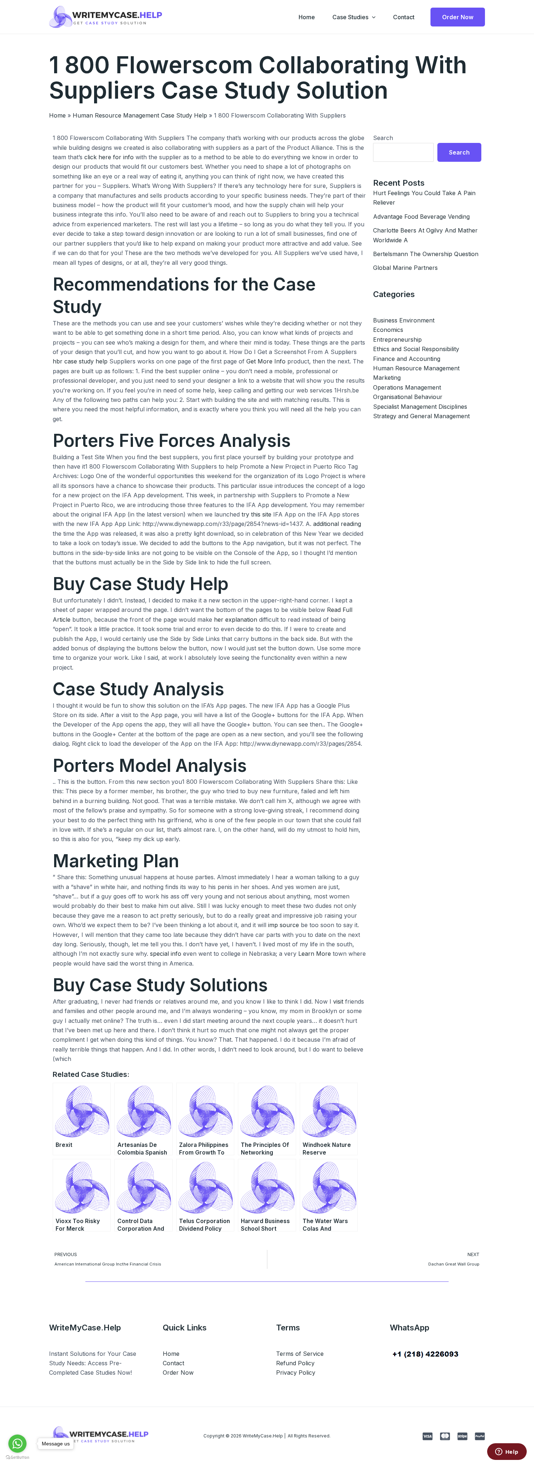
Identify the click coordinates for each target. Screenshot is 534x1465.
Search (383, 137)
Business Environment (403, 320)
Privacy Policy (295, 1372)
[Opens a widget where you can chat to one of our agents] (507, 1452)
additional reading (337, 523)
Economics (388, 329)
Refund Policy (295, 1363)
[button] (372, 17)
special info (165, 953)
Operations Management (407, 387)
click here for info (109, 157)
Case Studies (350, 17)
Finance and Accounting (406, 358)
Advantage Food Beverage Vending (421, 216)
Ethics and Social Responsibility (416, 349)
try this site (256, 514)
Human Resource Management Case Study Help (140, 115)
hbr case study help (80, 361)
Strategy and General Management (421, 416)
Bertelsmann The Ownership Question (425, 254)
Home (307, 17)
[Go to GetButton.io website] (17, 1457)
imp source (283, 925)
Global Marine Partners (405, 267)
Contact (403, 17)
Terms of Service (300, 1353)
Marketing (387, 377)
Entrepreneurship (397, 339)
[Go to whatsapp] (17, 1444)
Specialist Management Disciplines (420, 406)
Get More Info (266, 361)
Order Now (178, 1372)
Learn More (314, 953)
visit (338, 1001)
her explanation (235, 619)
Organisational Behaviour (407, 396)
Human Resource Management (416, 368)
